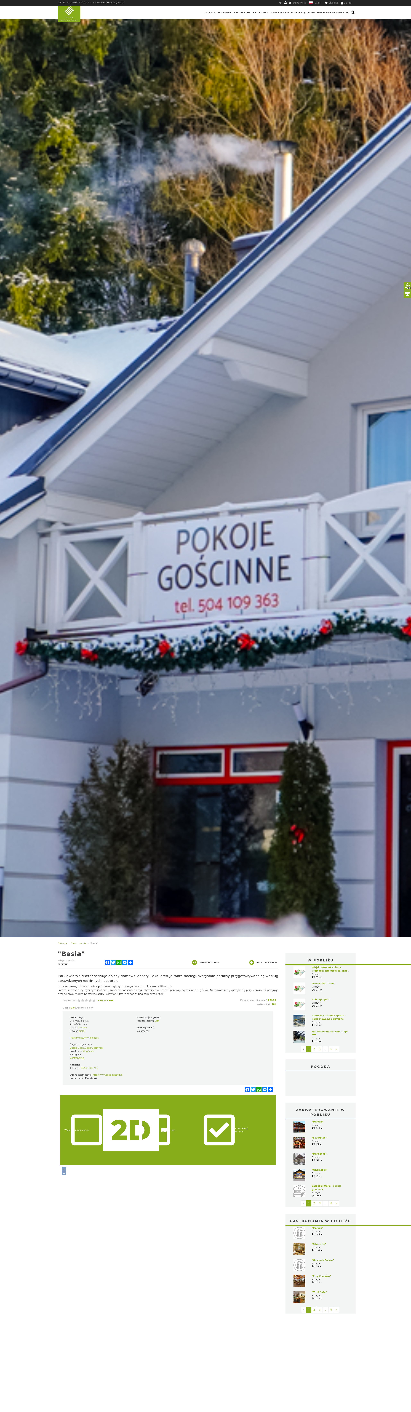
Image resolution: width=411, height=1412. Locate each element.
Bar (157, 1020)
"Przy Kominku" (321, 1252)
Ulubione (333, 3)
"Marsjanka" (319, 1129)
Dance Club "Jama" (323, 983)
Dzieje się (298, 12)
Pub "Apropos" (321, 999)
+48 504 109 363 (88, 1068)
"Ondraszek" (320, 1145)
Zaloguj (348, 3)
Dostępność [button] (299, 3)
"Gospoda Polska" (323, 1236)
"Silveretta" (319, 1220)
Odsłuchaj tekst (209, 962)
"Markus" (317, 1097)
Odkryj (210, 12)
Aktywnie (224, 12)
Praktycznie (280, 12)
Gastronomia (77, 1058)
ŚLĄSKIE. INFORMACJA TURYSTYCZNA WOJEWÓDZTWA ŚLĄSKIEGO (91, 2)
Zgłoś (272, 1000)
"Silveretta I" (320, 1113)
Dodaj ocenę (104, 1000)
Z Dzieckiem (242, 12)
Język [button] (318, 3)
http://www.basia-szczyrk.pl (108, 1074)
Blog (311, 12)
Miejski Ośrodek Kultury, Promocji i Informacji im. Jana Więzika (329, 971)
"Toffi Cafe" (319, 1268)
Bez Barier (260, 12)
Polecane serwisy (330, 12)
